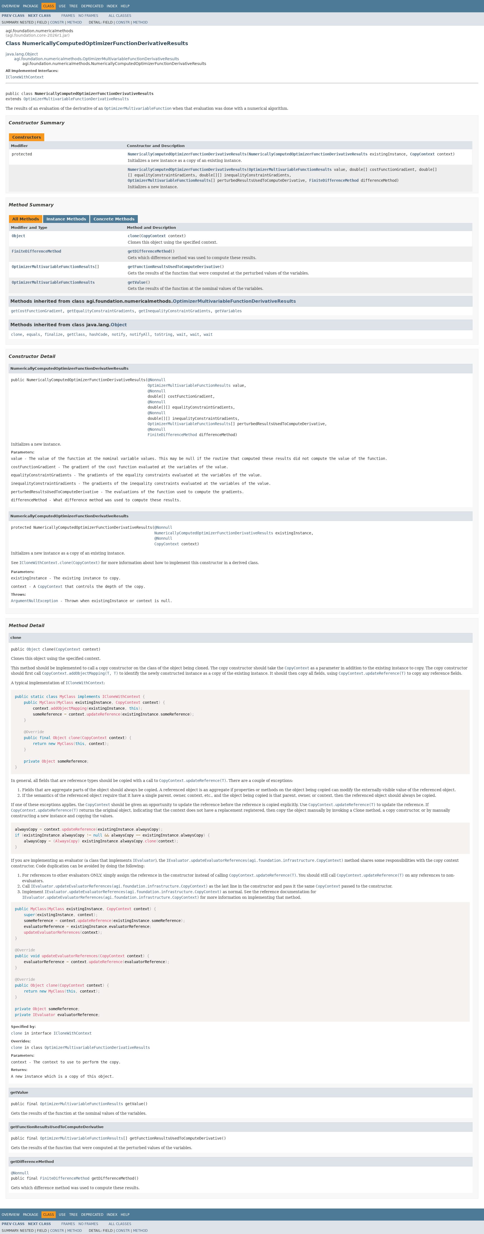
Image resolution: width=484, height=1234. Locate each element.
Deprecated (92, 6)
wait (181, 334)
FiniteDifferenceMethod (334, 180)
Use (62, 6)
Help (125, 6)
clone (133, 236)
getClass (76, 334)
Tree (73, 6)
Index (112, 6)
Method (74, 22)
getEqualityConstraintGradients (100, 311)
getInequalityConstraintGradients (174, 311)
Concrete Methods (114, 219)
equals (33, 334)
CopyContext (422, 154)
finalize (53, 334)
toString (163, 334)
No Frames (88, 16)
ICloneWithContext (25, 77)
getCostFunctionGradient (36, 311)
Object (18, 236)
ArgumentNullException (34, 601)
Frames (68, 16)
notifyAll (140, 334)
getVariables (228, 311)
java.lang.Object (22, 54)
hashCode (98, 334)
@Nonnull (157, 380)
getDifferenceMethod (149, 251)
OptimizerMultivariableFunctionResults (290, 169)
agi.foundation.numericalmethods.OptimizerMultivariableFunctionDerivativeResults (96, 59)
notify (118, 334)
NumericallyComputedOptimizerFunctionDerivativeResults (187, 154)
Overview (11, 6)
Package (30, 6)
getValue (137, 282)
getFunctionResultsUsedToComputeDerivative (174, 266)
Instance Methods (66, 219)
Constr (57, 22)
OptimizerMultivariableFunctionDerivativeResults (76, 99)
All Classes (120, 16)
